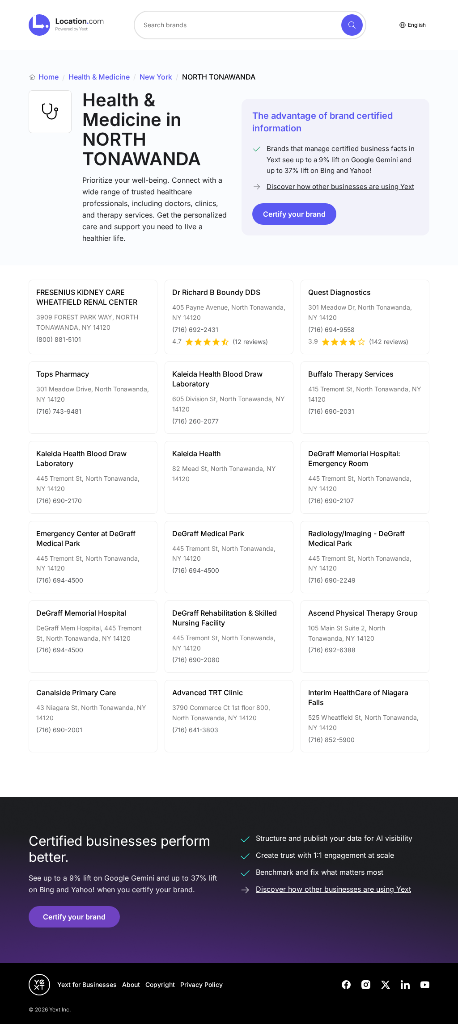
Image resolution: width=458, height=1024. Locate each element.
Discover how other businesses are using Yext (340, 186)
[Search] (352, 25)
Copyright (160, 984)
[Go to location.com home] (66, 25)
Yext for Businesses (87, 984)
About (131, 984)
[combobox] (250, 25)
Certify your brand (294, 214)
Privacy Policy (201, 984)
